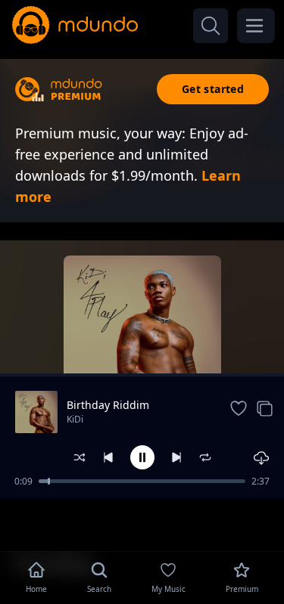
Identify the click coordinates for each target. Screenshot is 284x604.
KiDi (75, 419)
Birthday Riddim (108, 405)
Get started (213, 89)
